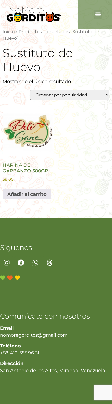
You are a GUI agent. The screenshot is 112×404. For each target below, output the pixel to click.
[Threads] (49, 262)
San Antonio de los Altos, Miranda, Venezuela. (53, 370)
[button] (98, 14)
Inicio (9, 31)
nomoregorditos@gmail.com (34, 335)
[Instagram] (6, 262)
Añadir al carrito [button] (27, 194)
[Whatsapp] (35, 262)
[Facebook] (20, 262)
